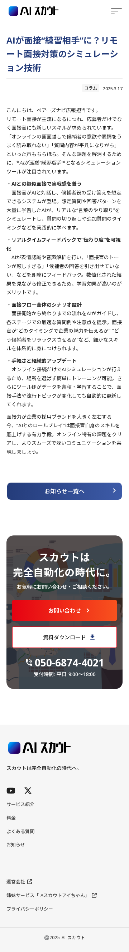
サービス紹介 (20, 804)
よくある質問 (20, 831)
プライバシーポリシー (29, 909)
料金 (11, 818)
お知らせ (15, 844)
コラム (90, 88)
